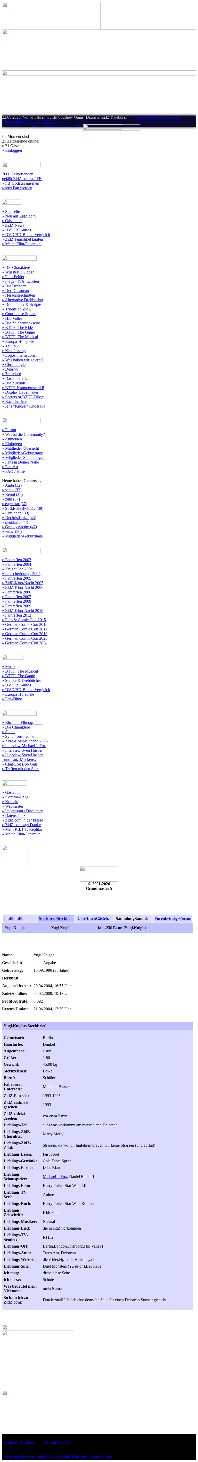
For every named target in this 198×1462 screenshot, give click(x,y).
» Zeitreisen (11, 374)
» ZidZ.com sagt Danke (21, 825)
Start (34, 126)
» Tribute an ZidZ (16, 309)
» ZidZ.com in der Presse (22, 820)
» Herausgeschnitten (18, 295)
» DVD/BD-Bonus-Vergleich (26, 234)
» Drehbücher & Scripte (21, 304)
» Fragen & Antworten (20, 281)
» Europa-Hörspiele (18, 341)
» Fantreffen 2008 (16, 601)
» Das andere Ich (16, 378)
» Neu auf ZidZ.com (19, 216)
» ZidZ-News (13, 225)
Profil (8, 918)
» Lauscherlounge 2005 (21, 573)
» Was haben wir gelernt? (22, 360)
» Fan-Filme (12, 699)
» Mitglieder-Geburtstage (22, 453)
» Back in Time (14, 401)
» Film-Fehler (13, 277)
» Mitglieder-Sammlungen (23, 457)
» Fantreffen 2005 (16, 578)
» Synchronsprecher (18, 736)
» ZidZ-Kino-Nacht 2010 (22, 610)
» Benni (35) (12, 494)
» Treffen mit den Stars (20, 769)
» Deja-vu (10, 369)
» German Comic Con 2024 (24, 643)
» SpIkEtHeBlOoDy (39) (22, 508)
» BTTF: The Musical (20, 337)
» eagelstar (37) (14, 504)
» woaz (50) (12, 531)
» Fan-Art (10, 467)
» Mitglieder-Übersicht (20, 448)
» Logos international (19, 355)
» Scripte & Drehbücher (21, 680)
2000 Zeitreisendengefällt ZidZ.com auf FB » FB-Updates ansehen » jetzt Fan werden (22, 181)
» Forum (9, 430)
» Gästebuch (12, 221)
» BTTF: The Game (18, 332)
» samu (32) (11, 490)
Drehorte (64, 126)
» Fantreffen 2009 (16, 606)
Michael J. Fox (55, 1176)
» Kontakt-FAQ (15, 797)
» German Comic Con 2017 (24, 629)
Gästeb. (102, 918)
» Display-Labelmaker (20, 392)
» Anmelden (12, 439)
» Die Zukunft (13, 383)
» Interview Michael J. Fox (24, 745)
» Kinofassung (14, 350)
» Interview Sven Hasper (22, 750)
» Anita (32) (12, 485)
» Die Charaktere (16, 267)
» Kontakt (10, 801)
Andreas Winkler (18, 1442)
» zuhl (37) (11, 499)
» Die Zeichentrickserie (21, 323)
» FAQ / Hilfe (13, 471)
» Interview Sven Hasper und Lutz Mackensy (22, 757)
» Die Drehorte (14, 286)
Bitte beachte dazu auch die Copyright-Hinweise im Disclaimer (57, 1456)
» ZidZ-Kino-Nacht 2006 (22, 587)
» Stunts (8, 732)
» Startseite (11, 211)
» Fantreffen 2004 (16, 564)
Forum (48, 126)
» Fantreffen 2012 (16, 615)
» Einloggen (12, 150)
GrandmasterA (57, 1442)
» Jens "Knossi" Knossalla (23, 406)
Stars (79, 126)
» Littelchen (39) (15, 513)
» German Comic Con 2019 (24, 633)
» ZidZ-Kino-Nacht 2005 (22, 583)
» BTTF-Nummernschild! (23, 387)
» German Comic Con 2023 (24, 638)
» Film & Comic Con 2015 (24, 620)
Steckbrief (48, 918)
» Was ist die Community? (23, 434)
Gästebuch (86, 918)
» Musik (8, 666)
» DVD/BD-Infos (16, 230)
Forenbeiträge (166, 918)
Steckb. (63, 918)
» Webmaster (12, 806)
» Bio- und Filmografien (22, 722)
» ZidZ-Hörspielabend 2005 (25, 741)
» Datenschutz (13, 815)
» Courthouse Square (19, 314)
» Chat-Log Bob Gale (20, 764)
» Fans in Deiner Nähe (20, 462)
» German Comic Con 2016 (24, 624)
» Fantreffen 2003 (16, 560)
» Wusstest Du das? (18, 272)
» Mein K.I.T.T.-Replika (22, 829)
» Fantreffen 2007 (16, 597)
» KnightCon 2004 (17, 569)
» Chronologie (14, 364)
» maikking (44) (15, 522)
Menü (13, 126)
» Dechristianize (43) (19, 517)
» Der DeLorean (15, 290)
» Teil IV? (10, 346)
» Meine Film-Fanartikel (22, 244)
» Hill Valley (12, 318)
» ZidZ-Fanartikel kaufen (22, 239)
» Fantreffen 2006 (16, 592)
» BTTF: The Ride (17, 327)
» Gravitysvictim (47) (19, 527)
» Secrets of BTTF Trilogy (23, 397)
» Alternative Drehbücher (22, 300)
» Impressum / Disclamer (22, 811)
